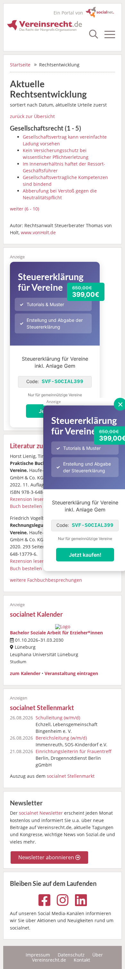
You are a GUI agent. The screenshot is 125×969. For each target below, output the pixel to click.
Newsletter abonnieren (46, 857)
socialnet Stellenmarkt (42, 707)
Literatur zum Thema (39, 446)
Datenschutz (71, 955)
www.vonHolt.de (38, 232)
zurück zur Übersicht (32, 116)
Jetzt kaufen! (85, 555)
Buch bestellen (26, 506)
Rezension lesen (27, 499)
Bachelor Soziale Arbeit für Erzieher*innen (56, 633)
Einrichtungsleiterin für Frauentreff (74, 751)
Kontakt (82, 960)
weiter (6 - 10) (24, 209)
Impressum (38, 955)
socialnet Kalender (36, 614)
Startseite (20, 65)
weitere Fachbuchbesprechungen (46, 580)
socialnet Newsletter (41, 813)
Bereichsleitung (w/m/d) (61, 738)
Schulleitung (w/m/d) (58, 718)
